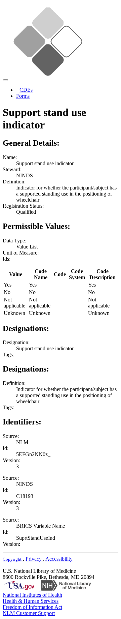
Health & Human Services (30, 601)
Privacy (34, 559)
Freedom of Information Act (32, 607)
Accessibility (59, 559)
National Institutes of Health (32, 595)
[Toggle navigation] (5, 80)
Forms (23, 96)
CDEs (26, 90)
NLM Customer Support (29, 613)
